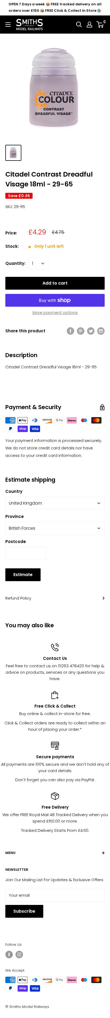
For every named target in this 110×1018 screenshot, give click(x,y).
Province (14, 516)
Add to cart (55, 283)
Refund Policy (18, 598)
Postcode (15, 541)
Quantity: (15, 263)
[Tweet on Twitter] (91, 331)
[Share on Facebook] (70, 331)
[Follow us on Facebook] (9, 954)
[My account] (89, 24)
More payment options (55, 312)
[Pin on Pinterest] (80, 331)
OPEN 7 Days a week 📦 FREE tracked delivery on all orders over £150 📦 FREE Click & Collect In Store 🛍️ (55, 7)
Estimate (23, 575)
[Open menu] (8, 24)
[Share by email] (101, 331)
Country (13, 491)
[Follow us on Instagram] (19, 954)
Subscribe (24, 911)
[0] (100, 24)
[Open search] (79, 24)
